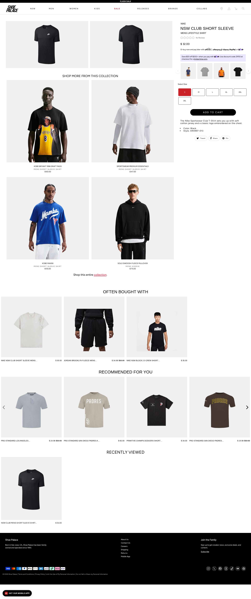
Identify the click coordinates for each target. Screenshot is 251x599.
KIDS (97, 9)
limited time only (200, 59)
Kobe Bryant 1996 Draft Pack (48, 166)
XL (226, 92)
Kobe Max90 (47, 263)
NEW (32, 9)
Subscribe (205, 552)
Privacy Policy (40, 574)
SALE (117, 9)
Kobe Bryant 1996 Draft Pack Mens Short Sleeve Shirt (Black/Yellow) (34, 81)
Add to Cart (213, 112)
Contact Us (125, 543)
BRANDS (173, 9)
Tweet (203, 138)
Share (215, 138)
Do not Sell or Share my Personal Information (92, 574)
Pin (227, 138)
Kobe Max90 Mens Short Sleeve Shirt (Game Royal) (28, 178)
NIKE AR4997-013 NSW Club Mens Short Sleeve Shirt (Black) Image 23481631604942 (41, 22)
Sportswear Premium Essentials (133, 166)
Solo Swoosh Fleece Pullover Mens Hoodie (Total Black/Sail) (116, 178)
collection (100, 274)
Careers (124, 546)
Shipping (124, 550)
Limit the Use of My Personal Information (60, 574)
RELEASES (143, 9)
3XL (184, 101)
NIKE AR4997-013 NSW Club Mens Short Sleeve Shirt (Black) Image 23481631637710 (125, 22)
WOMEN (74, 9)
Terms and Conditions (26, 574)
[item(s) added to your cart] (236, 8)
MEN (51, 9)
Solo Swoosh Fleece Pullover (133, 263)
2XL (240, 92)
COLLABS (202, 9)
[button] (17, 593)
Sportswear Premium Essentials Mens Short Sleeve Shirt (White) (118, 81)
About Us (125, 539)
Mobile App (125, 556)
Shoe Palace (12, 574)
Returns (124, 553)
